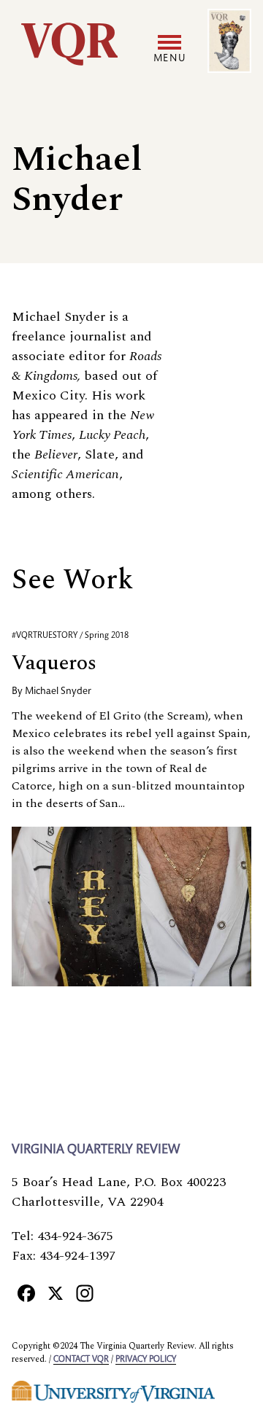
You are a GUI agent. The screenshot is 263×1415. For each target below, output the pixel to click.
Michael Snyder (58, 692)
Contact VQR (81, 1359)
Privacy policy (145, 1359)
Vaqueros (54, 663)
